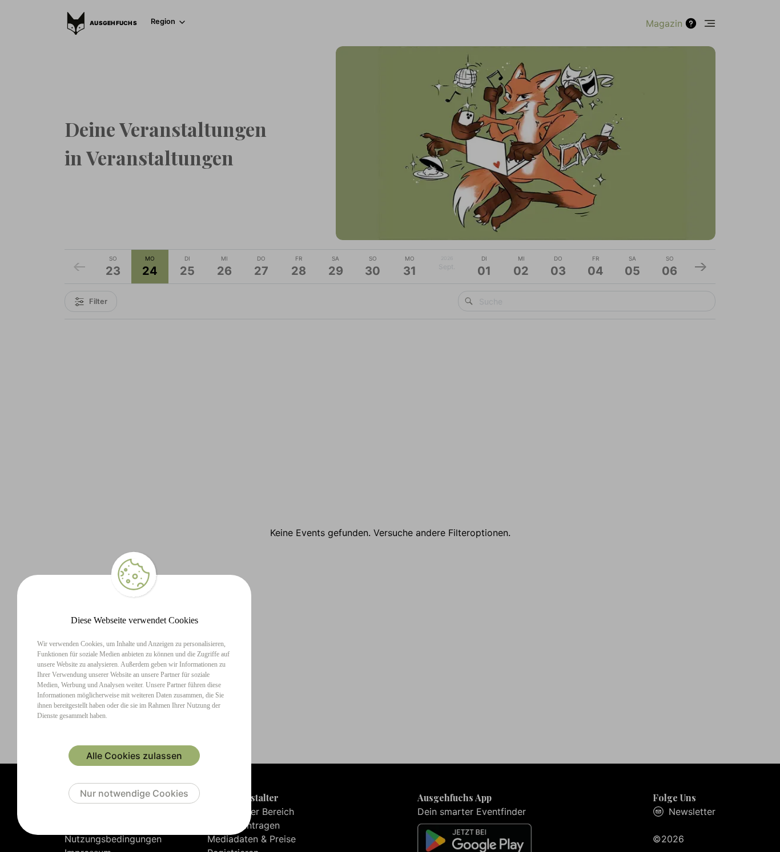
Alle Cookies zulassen (134, 755)
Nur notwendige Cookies (134, 793)
